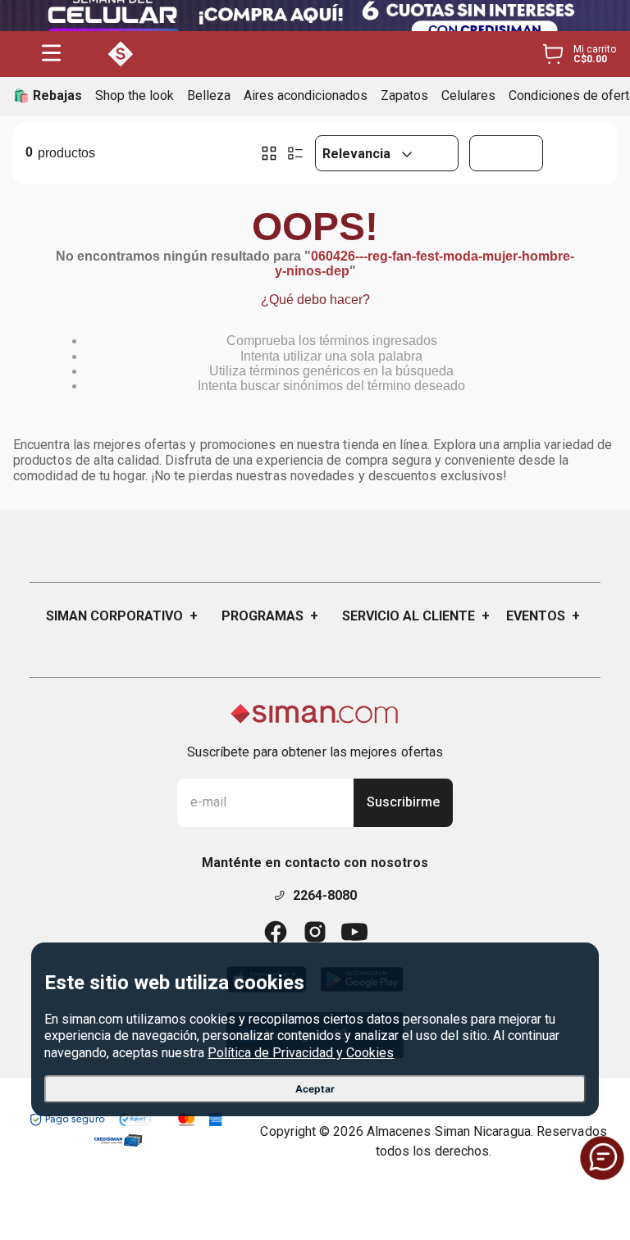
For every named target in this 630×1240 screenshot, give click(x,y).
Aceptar (315, 1089)
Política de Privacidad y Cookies (301, 1053)
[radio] (269, 153)
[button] (51, 54)
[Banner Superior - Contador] (315, 15)
